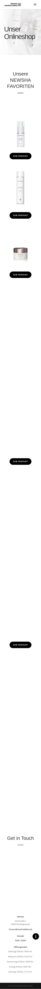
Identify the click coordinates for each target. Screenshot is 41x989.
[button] (36, 936)
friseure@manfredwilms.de (20, 929)
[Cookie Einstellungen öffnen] (4, 986)
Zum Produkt (20, 156)
